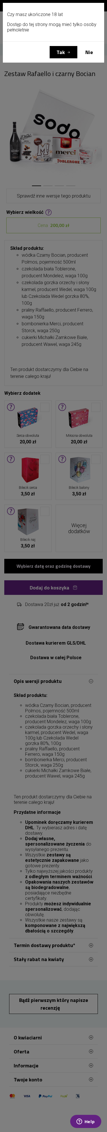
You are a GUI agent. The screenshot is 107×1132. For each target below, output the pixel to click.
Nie (89, 52)
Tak (60, 52)
